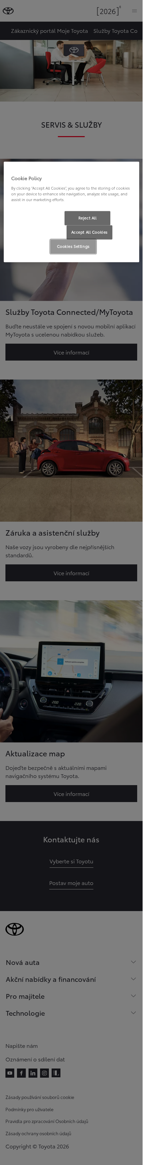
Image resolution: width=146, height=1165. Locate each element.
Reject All (87, 217)
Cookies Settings (73, 246)
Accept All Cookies (89, 232)
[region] (71, 212)
